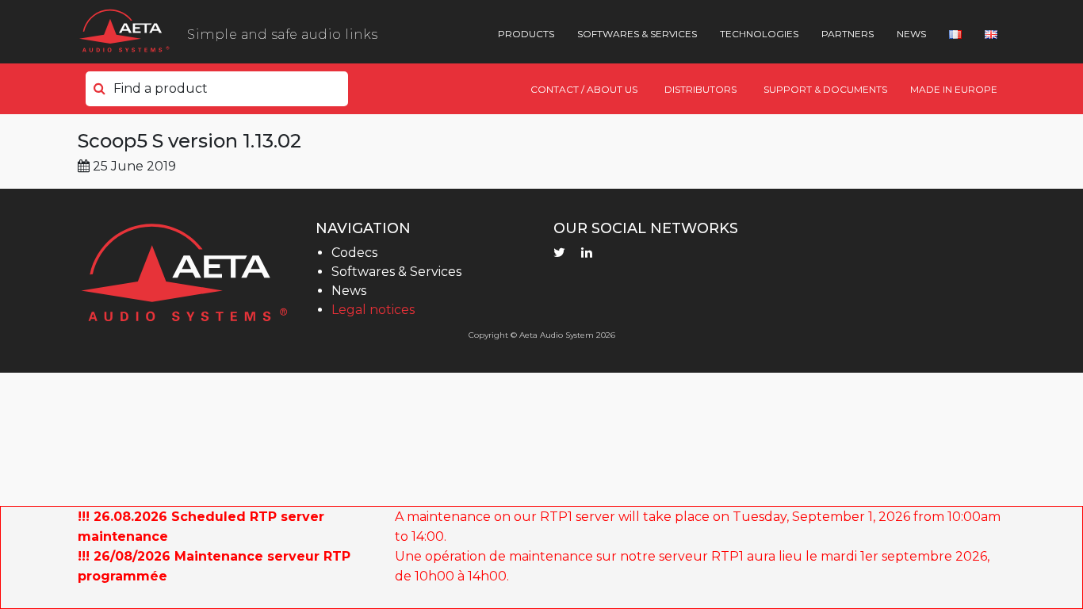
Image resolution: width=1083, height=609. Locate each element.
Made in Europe (953, 89)
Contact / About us (583, 89)
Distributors (700, 89)
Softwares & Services (637, 34)
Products (526, 34)
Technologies (759, 34)
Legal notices (373, 309)
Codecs (354, 252)
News (911, 34)
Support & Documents (825, 89)
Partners (847, 34)
